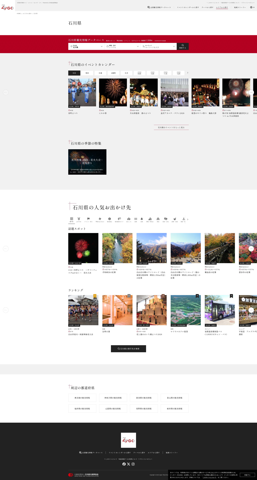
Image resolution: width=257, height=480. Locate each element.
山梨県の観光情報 (113, 408)
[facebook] (124, 464)
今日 (74, 73)
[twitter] (128, 464)
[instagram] (133, 464)
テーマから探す (208, 7)
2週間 (113, 73)
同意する (247, 475)
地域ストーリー (240, 7)
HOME (19, 13)
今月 (126, 73)
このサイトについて (209, 477)
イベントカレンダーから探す (188, 7)
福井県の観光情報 (82, 408)
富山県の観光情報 (174, 397)
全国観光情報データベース (160, 7)
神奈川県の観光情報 (113, 397)
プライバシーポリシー (248, 2)
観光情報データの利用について (231, 2)
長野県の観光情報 (144, 408)
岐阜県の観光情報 (174, 408)
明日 (87, 73)
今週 (100, 73)
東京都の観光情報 (82, 397)
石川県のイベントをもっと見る (171, 127)
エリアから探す (222, 7)
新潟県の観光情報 (144, 397)
